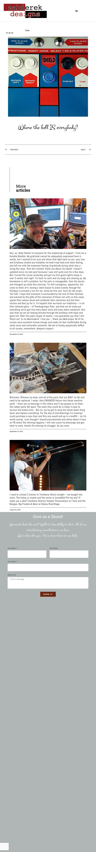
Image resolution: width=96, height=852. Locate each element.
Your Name (12, 548)
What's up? (12, 575)
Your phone (54, 548)
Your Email (12, 561)
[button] (76, 11)
